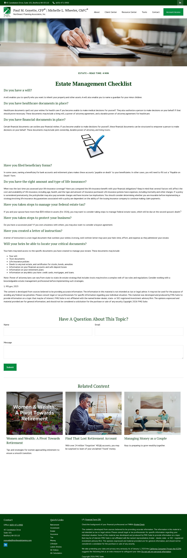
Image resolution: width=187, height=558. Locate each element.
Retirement (54, 524)
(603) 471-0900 (62, 3)
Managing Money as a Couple (145, 438)
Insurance (54, 534)
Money (53, 540)
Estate (52, 531)
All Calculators (56, 553)
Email (97, 324)
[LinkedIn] (180, 2)
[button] (97, 12)
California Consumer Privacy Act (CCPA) (165, 548)
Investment (54, 528)
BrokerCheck (139, 524)
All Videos (54, 550)
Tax (51, 537)
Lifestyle (53, 543)
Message (8, 342)
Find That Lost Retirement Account (91, 438)
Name (6, 324)
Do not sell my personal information (156, 551)
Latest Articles (56, 547)
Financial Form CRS (93, 519)
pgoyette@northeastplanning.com (18, 540)
